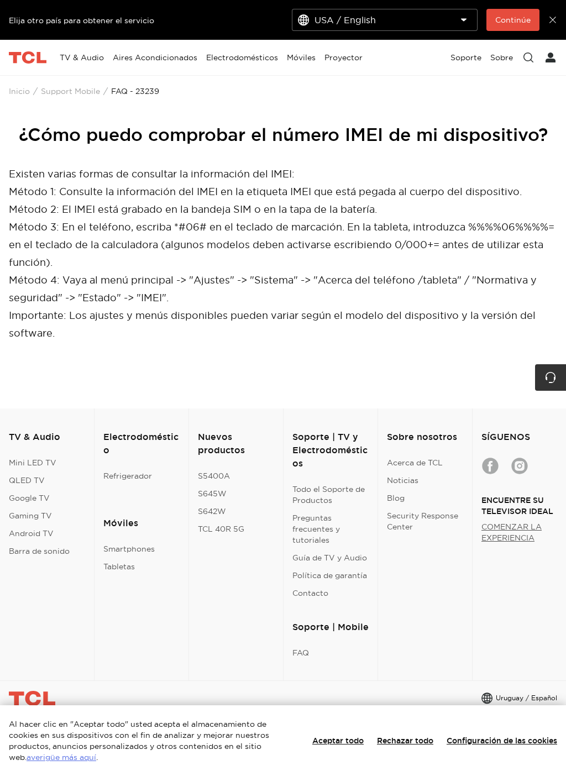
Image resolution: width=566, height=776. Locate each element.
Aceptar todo (338, 741)
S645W (212, 494)
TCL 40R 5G (221, 529)
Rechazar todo (405, 741)
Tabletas (119, 566)
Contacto (310, 593)
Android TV (31, 533)
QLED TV (27, 480)
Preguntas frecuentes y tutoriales (316, 529)
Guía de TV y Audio (329, 558)
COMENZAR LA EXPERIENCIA (511, 532)
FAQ (300, 653)
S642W (212, 511)
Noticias (402, 480)
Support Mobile (70, 91)
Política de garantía (329, 575)
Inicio (19, 91)
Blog (396, 498)
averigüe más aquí (61, 757)
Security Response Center (422, 521)
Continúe (513, 20)
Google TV (29, 498)
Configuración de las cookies (502, 741)
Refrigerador (127, 476)
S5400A (214, 476)
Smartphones (129, 549)
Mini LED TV (32, 463)
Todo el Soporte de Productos (328, 494)
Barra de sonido (39, 551)
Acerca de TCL (415, 463)
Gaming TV (30, 516)
